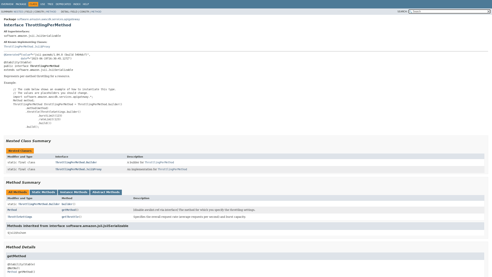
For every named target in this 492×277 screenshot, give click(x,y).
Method (51, 11)
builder (67, 204)
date (24, 58)
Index (77, 4)
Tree (50, 4)
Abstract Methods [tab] (106, 192)
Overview (7, 4)
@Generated (11, 54)
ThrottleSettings (19, 216)
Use (42, 4)
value (26, 54)
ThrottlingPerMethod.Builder (76, 162)
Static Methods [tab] (43, 192)
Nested (18, 11)
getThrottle (70, 216)
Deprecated (63, 4)
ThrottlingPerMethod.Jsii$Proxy (27, 46)
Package (21, 4)
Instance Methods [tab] (73, 192)
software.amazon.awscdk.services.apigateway (48, 19)
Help (86, 4)
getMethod (69, 209)
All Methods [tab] (17, 192)
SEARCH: (402, 11)
